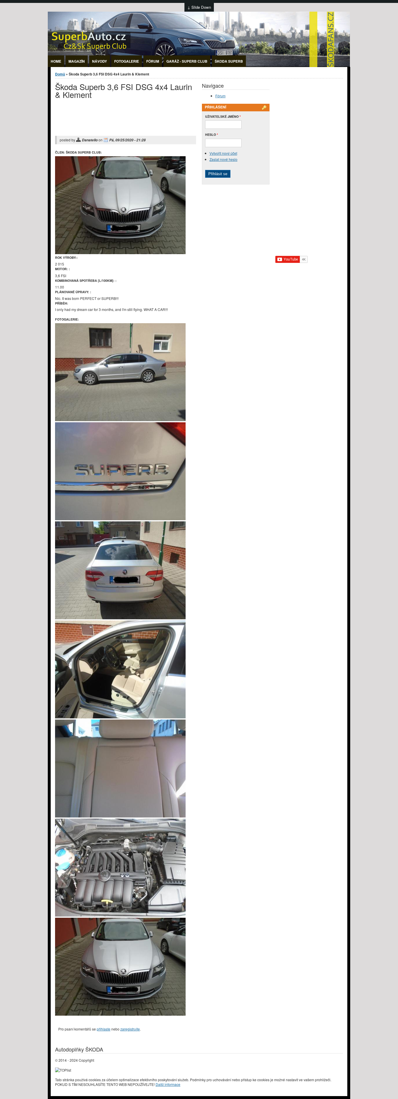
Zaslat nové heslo (223, 159)
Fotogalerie (126, 61)
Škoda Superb (229, 61)
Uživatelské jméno (223, 116)
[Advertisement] (123, 121)
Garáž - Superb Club (186, 61)
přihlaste (103, 1028)
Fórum (152, 61)
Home (56, 61)
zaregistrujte (130, 1028)
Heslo (211, 134)
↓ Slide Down (199, 7)
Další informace (168, 1084)
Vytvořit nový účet (223, 153)
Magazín (76, 61)
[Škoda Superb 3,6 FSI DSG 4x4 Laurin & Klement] (120, 252)
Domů (60, 74)
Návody (99, 61)
